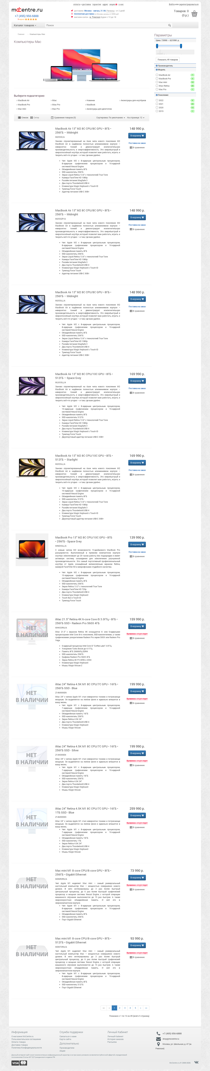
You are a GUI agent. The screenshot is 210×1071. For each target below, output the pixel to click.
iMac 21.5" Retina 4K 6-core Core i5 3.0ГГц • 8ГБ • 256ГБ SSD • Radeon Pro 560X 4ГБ (86, 621)
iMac (54, 100)
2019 (176, 111)
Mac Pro (56, 108)
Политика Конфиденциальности (26, 1047)
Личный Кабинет (115, 1036)
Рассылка (112, 1042)
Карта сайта (65, 1039)
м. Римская (95, 17)
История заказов (115, 1039)
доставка (86, 4)
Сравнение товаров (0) (65, 117)
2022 (176, 100)
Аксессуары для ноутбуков (133, 100)
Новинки (91, 100)
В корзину (136, 135)
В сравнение (138, 147)
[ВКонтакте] (196, 1062)
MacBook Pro (24, 104)
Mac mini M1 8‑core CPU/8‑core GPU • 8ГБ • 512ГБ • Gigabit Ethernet (83, 940)
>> (146, 1008)
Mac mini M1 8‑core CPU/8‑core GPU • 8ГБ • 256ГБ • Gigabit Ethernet (83, 872)
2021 (176, 104)
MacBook (91, 104)
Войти (172, 4)
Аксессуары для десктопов (99, 108)
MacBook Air (23, 100)
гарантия (96, 4)
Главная (21, 34)
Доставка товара (19, 1045)
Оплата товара (18, 1042)
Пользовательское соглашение (26, 1039)
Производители (67, 1047)
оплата (76, 4)
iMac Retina (176, 85)
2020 (176, 107)
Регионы (110, 10)
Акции (62, 1050)
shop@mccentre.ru (171, 1038)
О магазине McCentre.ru (22, 1036)
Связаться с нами (68, 1036)
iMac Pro (56, 104)
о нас (121, 4)
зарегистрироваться (189, 4)
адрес (105, 4)
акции (112, 4)
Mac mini (22, 108)
